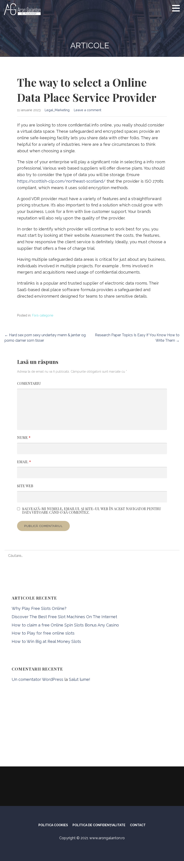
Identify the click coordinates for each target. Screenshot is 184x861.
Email (24, 461)
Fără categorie (42, 315)
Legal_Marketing (57, 110)
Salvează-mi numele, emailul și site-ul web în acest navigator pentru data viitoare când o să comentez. (91, 510)
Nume (24, 437)
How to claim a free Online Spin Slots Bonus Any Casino (65, 625)
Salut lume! (79, 679)
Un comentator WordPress (37, 679)
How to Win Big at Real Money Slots (46, 641)
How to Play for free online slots (43, 633)
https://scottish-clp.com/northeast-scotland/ (61, 181)
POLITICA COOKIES (53, 825)
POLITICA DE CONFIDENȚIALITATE (98, 825)
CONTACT (138, 825)
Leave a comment (87, 110)
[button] (177, 8)
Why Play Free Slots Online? (39, 608)
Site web (25, 485)
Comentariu (29, 383)
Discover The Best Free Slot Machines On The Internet (64, 616)
